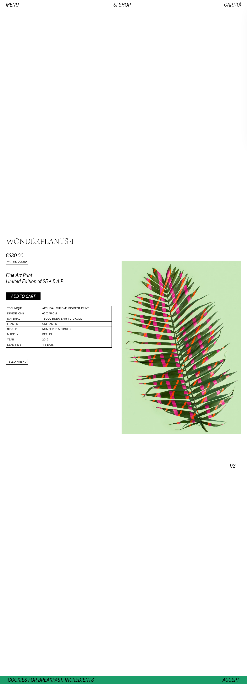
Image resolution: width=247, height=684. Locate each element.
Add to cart (23, 296)
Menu (12, 5)
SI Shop (122, 5)
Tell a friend (16, 361)
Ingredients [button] (79, 680)
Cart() (232, 5)
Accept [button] (230, 680)
